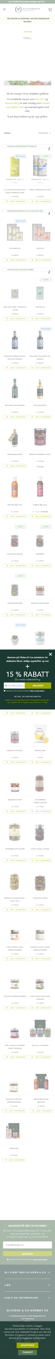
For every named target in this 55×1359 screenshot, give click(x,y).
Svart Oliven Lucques (40, 849)
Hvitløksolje (14, 248)
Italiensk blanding (15, 554)
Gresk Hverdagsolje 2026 (40, 190)
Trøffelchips (40, 751)
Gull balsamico (40, 405)
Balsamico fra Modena (15, 405)
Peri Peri (40, 99)
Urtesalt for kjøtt (15, 751)
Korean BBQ (12, 103)
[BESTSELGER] (15, 176)
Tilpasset (27, 1352)
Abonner (27, 1254)
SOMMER (28, 32)
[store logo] (27, 9)
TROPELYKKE (13, 1148)
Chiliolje (40, 248)
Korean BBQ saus (40, 505)
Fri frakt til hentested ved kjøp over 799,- (28, 1)
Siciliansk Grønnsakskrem (15, 996)
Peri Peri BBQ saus (14, 505)
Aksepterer (27, 1345)
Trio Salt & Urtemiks (40, 1045)
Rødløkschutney (15, 800)
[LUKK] (50, 654)
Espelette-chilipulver (40, 603)
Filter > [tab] (7, 133)
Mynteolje (40, 307)
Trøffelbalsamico (15, 454)
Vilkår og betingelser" (40, 1259)
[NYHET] (40, 176)
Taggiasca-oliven (40, 898)
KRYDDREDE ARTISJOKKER (14, 849)
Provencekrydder (14, 603)
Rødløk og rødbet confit (40, 454)
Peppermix (40, 554)
